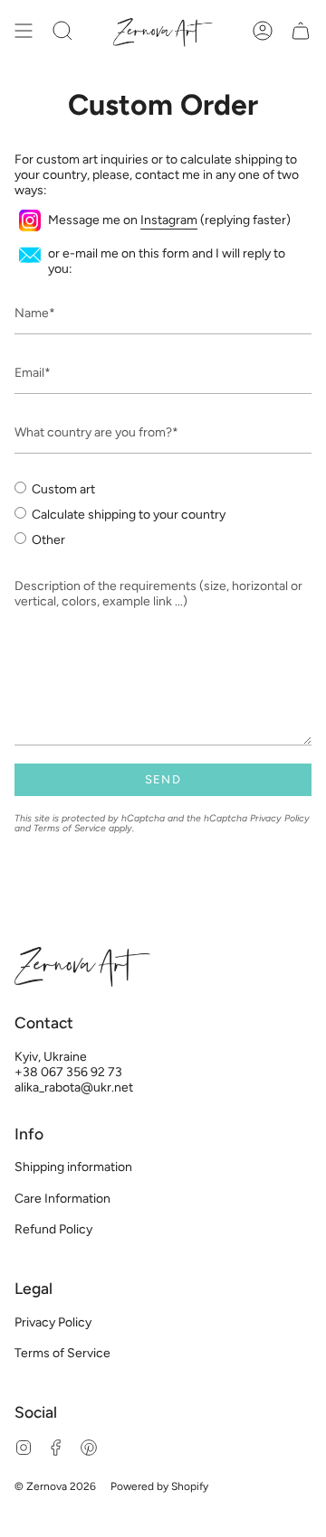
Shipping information (73, 1167)
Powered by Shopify (159, 1486)
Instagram (168, 220)
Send (163, 779)
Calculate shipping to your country (128, 514)
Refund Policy (53, 1229)
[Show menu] (23, 30)
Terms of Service (70, 828)
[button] (62, 30)
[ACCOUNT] (262, 30)
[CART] (301, 30)
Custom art (63, 489)
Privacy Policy (280, 818)
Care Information (62, 1198)
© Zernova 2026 (55, 1486)
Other (48, 540)
